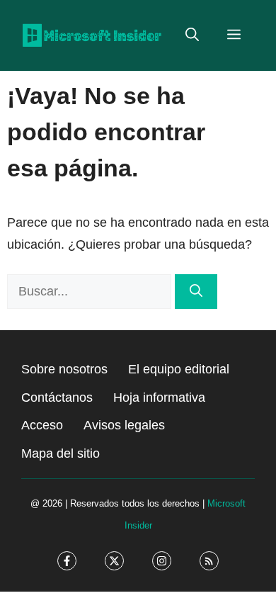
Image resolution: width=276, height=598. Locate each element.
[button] (192, 35)
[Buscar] (196, 291)
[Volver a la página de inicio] (92, 35)
